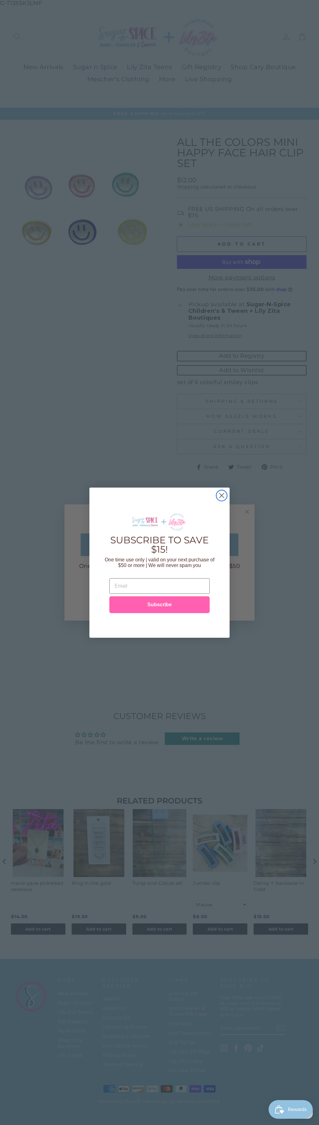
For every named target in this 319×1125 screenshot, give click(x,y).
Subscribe (159, 604)
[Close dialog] (221, 495)
